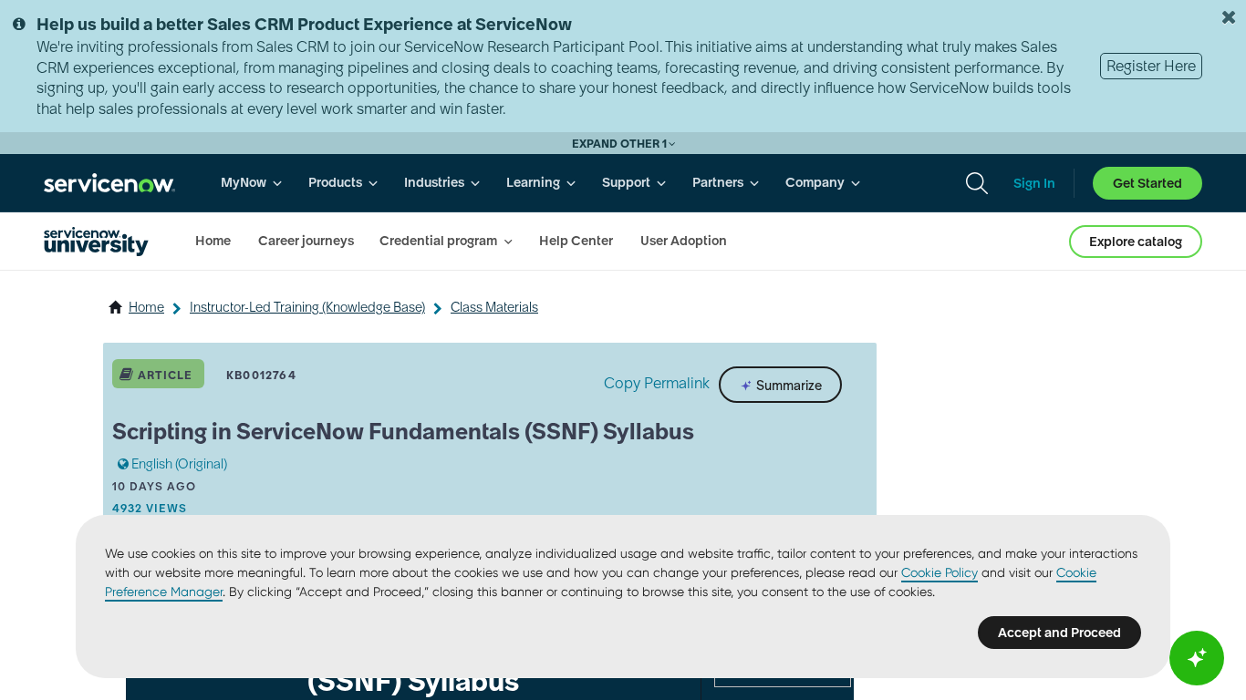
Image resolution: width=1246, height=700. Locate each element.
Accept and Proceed (1059, 632)
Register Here (1151, 66)
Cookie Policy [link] (939, 572)
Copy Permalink (657, 383)
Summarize (787, 385)
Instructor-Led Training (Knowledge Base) (307, 307)
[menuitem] (252, 182)
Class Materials (494, 307)
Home (146, 307)
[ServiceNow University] (96, 241)
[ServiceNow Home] (109, 182)
